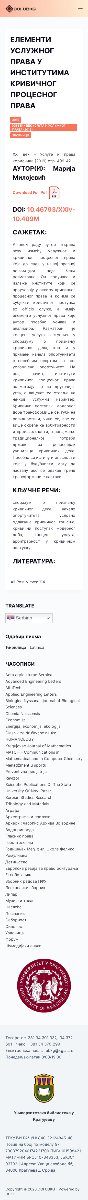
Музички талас (19, 900)
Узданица (14, 932)
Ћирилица (15, 647)
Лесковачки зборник (25, 887)
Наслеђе (13, 906)
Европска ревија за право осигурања (41, 868)
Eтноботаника (19, 874)
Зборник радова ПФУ (25, 881)
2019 (15, 119)
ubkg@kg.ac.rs (59, 1050)
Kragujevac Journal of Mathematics (38, 745)
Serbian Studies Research (28, 797)
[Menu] (80, 8)
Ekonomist (15, 719)
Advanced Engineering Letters (33, 681)
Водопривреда (19, 829)
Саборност (16, 919)
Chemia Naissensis (22, 713)
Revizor (12, 778)
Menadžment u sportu (25, 765)
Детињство (16, 861)
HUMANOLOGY (19, 739)
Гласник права (19, 836)
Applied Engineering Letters (31, 694)
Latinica (37, 647)
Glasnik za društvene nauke (30, 732)
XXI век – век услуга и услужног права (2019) (39, 127)
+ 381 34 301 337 (40, 1037)
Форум (12, 939)
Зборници (20, 135)
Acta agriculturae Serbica (28, 674)
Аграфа (12, 810)
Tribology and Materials (27, 803)
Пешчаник (15, 913)
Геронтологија (19, 842)
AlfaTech (13, 687)
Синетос (13, 926)
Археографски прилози (28, 816)
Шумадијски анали (23, 945)
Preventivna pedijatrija (26, 771)
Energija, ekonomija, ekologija (33, 726)
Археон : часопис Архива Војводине (40, 823)
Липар (11, 894)
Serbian (23, 617)
